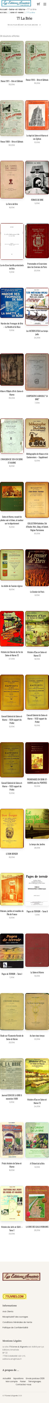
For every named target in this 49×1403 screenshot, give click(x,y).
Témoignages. (34, 1381)
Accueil (3, 9)
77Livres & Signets (11, 1396)
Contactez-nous (23, 1384)
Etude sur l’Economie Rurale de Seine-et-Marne (11, 1037)
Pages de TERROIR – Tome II (37, 911)
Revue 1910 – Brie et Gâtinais (37, 79)
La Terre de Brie (12, 204)
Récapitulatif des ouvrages (15, 1316)
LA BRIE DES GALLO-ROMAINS (37, 1226)
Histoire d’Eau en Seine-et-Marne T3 (37, 1101)
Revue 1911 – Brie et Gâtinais (12, 81)
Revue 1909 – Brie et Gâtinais (12, 141)
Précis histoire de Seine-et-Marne (12, 1165)
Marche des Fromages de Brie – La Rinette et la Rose (12, 325)
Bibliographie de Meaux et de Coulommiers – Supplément (37, 455)
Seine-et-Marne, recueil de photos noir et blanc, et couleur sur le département (11, 520)
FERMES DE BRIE (37, 199)
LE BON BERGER (12, 853)
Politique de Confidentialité (15, 1327)
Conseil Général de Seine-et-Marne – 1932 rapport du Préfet (37, 718)
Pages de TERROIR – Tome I (12, 973)
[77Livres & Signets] (16, 3)
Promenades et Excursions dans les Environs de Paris (37, 265)
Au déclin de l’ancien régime (11, 585)
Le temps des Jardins (37, 844)
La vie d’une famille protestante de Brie (12, 266)
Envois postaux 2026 (35, 1378)
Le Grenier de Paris (37, 591)
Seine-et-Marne (17, 9)
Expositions (18, 1378)
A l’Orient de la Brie (37, 1163)
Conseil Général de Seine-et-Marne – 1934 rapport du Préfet (11, 720)
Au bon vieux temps (37, 1035)
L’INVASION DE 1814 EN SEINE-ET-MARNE (12, 461)
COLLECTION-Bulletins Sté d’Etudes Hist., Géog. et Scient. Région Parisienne (37, 527)
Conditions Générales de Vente (17, 1322)
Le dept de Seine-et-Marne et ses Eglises (37, 137)
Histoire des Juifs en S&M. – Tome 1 (11, 1228)
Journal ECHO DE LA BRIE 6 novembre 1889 (12, 1097)
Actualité (7, 1378)
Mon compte (12, 1381)
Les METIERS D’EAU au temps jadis (37, 332)
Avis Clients (8, 1311)
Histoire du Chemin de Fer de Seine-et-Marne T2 (12, 653)
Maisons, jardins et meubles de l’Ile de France (11, 912)
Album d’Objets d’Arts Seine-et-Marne (11, 392)
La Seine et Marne (37, 972)
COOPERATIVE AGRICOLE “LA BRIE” (37, 397)
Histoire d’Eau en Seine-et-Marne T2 (37, 653)
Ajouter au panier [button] (11, 91)
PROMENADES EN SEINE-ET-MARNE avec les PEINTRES (37, 781)
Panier (23, 1381)
